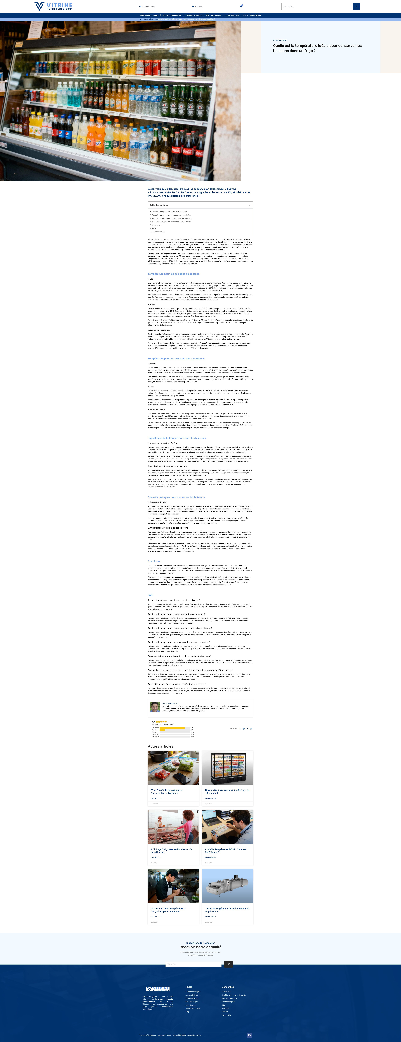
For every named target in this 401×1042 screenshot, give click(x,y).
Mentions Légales (228, 1002)
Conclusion (156, 225)
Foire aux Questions (229, 998)
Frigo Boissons (232, 15)
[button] (250, 205)
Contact (225, 1012)
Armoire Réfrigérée (172, 15)
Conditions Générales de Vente (234, 995)
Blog (156, 19)
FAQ (154, 229)
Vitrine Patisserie (193, 15)
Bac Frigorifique (213, 15)
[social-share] (240, 729)
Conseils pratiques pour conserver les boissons (171, 222)
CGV (223, 1005)
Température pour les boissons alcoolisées (169, 212)
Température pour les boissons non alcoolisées (171, 215)
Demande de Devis (192, 1008)
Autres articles (158, 232)
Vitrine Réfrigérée (146, 19)
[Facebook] (249, 1035)
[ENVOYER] (228, 964)
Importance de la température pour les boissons (172, 219)
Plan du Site (226, 1015)
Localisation (226, 992)
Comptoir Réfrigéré (149, 15)
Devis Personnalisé (252, 15)
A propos (225, 1008)
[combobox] (317, 6)
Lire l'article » (156, 798)
